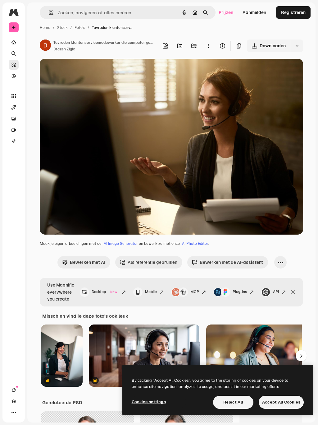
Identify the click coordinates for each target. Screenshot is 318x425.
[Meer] (14, 413)
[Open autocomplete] (48, 12)
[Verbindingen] (14, 390)
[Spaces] (14, 107)
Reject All (233, 402)
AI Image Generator (121, 243)
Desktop (104, 291)
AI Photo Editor (195, 243)
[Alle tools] (14, 96)
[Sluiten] (293, 292)
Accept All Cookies (281, 402)
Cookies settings (149, 401)
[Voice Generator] (14, 141)
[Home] (14, 42)
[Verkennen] (14, 76)
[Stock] (14, 65)
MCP (194, 291)
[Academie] (14, 401)
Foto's (80, 27)
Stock (62, 27)
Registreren (293, 12)
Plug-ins (240, 291)
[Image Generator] (14, 119)
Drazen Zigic (64, 49)
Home (45, 27)
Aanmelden (254, 12)
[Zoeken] (14, 53)
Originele (80, 71)
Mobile (151, 291)
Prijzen (226, 12)
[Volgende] (301, 356)
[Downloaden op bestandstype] (297, 46)
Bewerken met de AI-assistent (231, 262)
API (276, 291)
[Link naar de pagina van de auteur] (45, 46)
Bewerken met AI (87, 262)
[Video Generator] (14, 130)
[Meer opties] (208, 46)
